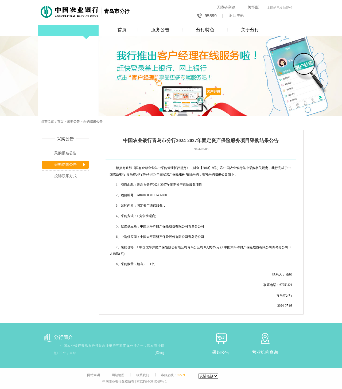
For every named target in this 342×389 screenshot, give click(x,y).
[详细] (159, 353)
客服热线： (173, 375)
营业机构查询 (265, 352)
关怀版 (253, 7)
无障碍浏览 (226, 7)
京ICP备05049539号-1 (152, 381)
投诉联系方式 (65, 176)
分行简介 (63, 337)
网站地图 (118, 375)
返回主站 (236, 16)
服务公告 (160, 29)
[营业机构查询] (265, 338)
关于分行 (250, 29)
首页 (122, 29)
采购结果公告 (93, 121)
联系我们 (142, 375)
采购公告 (73, 121)
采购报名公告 (65, 153)
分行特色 (205, 29)
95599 (211, 16)
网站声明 (93, 375)
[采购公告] (221, 338)
